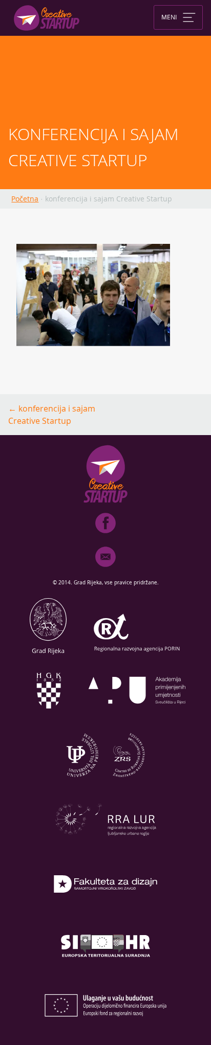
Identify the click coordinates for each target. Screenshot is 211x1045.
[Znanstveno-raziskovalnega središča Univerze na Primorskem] (105, 782)
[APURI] (137, 718)
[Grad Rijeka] (48, 654)
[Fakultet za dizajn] (105, 911)
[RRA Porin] (137, 654)
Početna (24, 198)
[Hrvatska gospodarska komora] (48, 718)
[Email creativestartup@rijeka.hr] (105, 569)
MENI (169, 16)
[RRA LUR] (105, 847)
